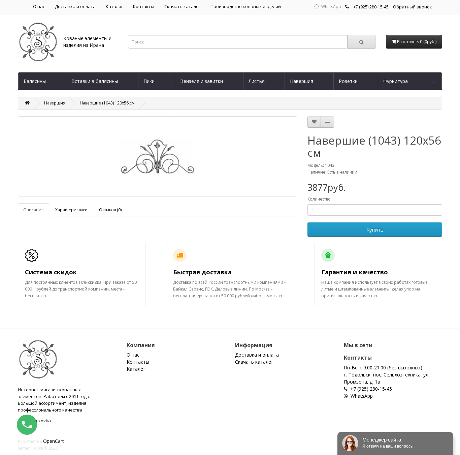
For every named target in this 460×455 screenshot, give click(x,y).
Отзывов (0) (110, 210)
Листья (257, 81)
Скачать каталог (182, 6)
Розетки (348, 81)
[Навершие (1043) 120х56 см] (157, 156)
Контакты (143, 6)
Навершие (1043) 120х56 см (107, 103)
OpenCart (53, 441)
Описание (33, 210)
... (434, 81)
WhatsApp (331, 6)
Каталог (114, 6)
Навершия (301, 81)
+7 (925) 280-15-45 (371, 7)
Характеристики (71, 210)
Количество (319, 199)
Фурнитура (395, 81)
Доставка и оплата (75, 6)
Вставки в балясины (94, 81)
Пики (149, 81)
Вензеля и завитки (201, 81)
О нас (39, 6)
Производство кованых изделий (245, 6)
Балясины (35, 81)
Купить (375, 229)
